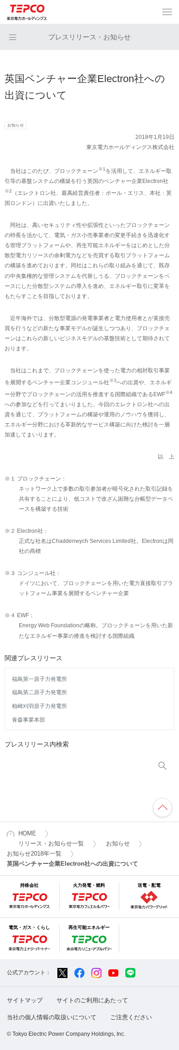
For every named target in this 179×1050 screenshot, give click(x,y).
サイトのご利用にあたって (92, 1000)
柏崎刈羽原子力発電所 (39, 706)
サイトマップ (25, 1000)
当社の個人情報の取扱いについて (51, 1017)
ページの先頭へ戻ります (162, 807)
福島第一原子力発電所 (39, 679)
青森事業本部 (28, 720)
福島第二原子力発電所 (39, 692)
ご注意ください (131, 1017)
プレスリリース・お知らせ (89, 37)
